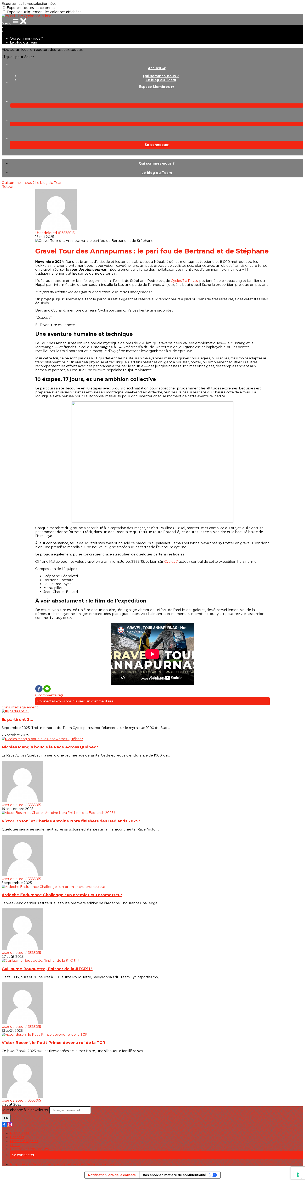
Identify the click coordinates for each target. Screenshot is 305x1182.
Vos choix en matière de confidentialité (174, 1175)
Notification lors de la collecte (112, 1175)
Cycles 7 (171, 562)
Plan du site (20, 1133)
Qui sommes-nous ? (26, 38)
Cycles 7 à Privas (184, 281)
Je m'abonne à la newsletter (25, 1110)
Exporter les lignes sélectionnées (29, 4)
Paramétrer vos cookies (29, 1149)
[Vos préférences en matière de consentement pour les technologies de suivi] (298, 1175)
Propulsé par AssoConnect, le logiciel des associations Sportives (62, 1164)
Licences (17, 1137)
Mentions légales (24, 1141)
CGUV (15, 1145)
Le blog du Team (24, 42)
